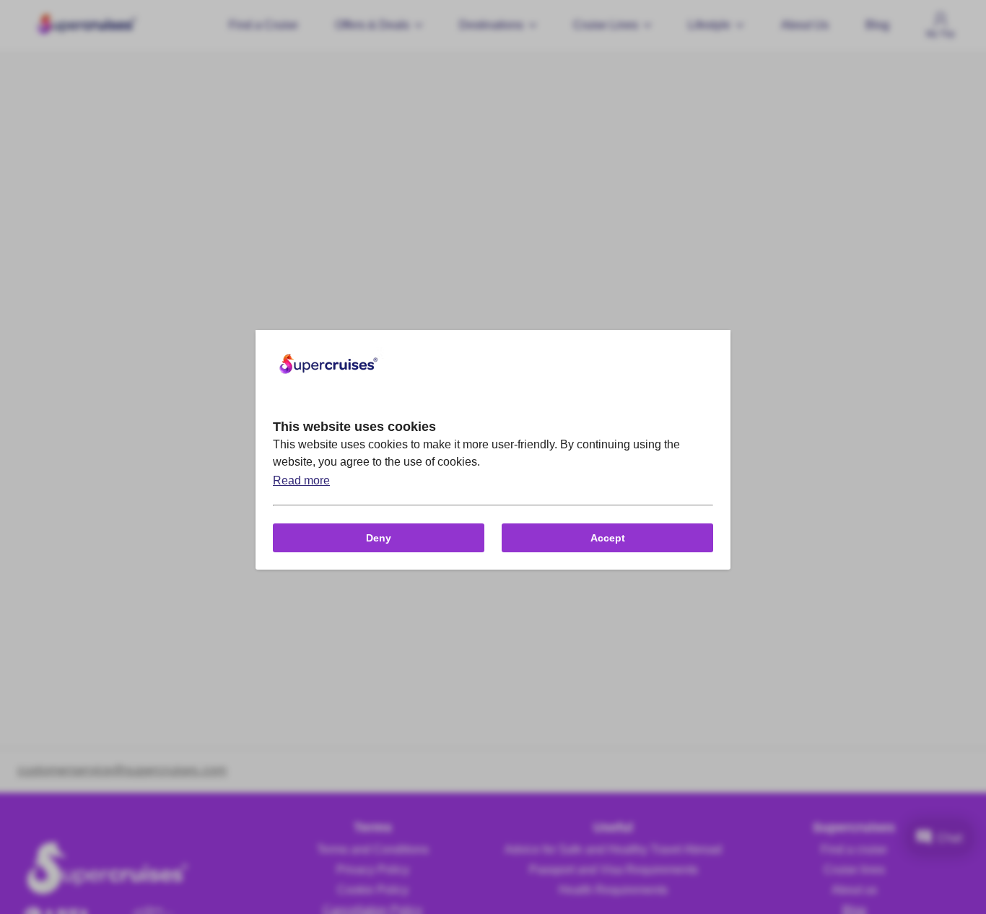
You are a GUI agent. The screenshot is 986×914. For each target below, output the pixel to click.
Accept (607, 538)
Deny (378, 538)
